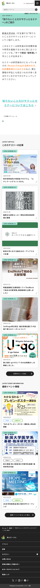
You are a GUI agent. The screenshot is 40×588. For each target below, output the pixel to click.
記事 (3, 549)
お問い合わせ (6, 559)
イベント (5, 544)
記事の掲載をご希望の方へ (11, 564)
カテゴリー (5, 554)
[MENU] (37, 3)
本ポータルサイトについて (11, 569)
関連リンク (5, 574)
